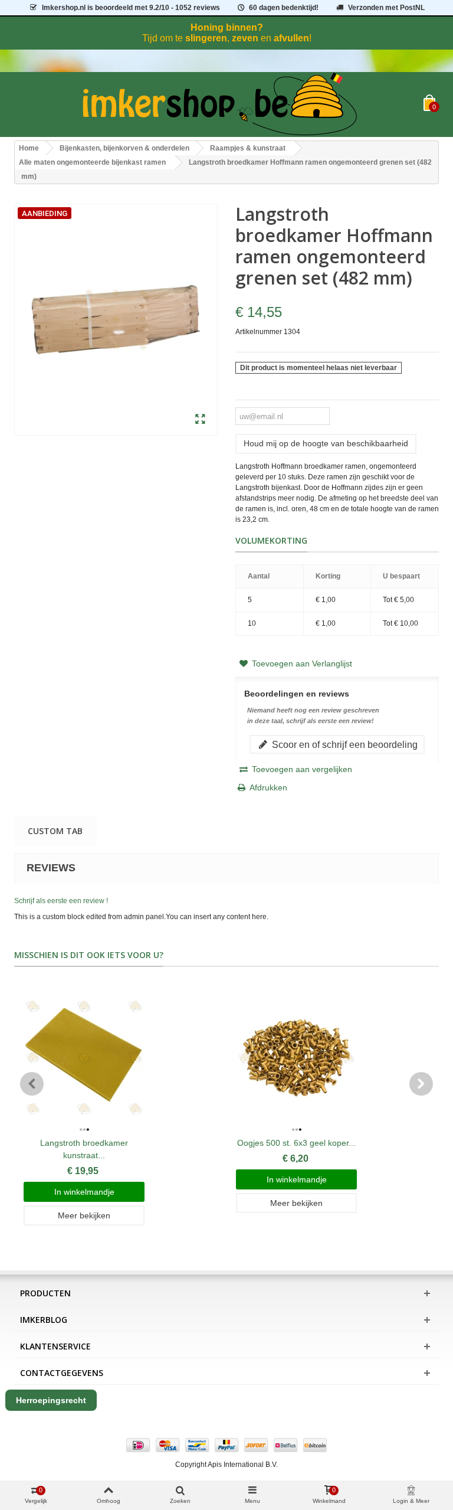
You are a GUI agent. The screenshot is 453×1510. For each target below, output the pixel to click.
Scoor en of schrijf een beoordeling (344, 744)
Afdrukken (268, 787)
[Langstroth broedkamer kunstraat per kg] (84, 1058)
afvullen (291, 38)
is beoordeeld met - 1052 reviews (131, 8)
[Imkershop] (219, 104)
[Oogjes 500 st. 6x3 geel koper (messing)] (296, 1058)
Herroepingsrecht (51, 1400)
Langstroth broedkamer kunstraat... (84, 1149)
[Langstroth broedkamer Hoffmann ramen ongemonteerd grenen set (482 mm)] (200, 419)
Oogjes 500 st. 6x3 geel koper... (296, 1143)
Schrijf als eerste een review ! (61, 901)
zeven (245, 38)
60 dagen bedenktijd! (284, 8)
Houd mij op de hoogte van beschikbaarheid (326, 443)
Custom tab (55, 830)
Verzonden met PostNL (386, 8)
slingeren (206, 38)
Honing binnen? (227, 27)
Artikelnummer (258, 332)
